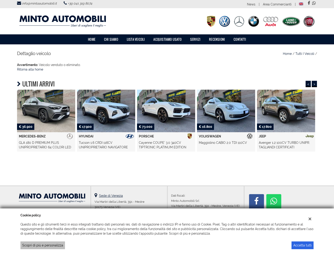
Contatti (240, 39)
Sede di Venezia (111, 196)
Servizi (195, 39)
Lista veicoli (136, 39)
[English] (301, 3)
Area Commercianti (277, 4)
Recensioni (217, 39)
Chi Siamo (111, 39)
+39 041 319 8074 (80, 3)
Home (91, 39)
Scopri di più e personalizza (42, 245)
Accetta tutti (302, 245)
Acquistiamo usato (167, 39)
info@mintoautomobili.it (39, 3)
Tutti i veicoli (304, 54)
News (251, 4)
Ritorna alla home (30, 69)
